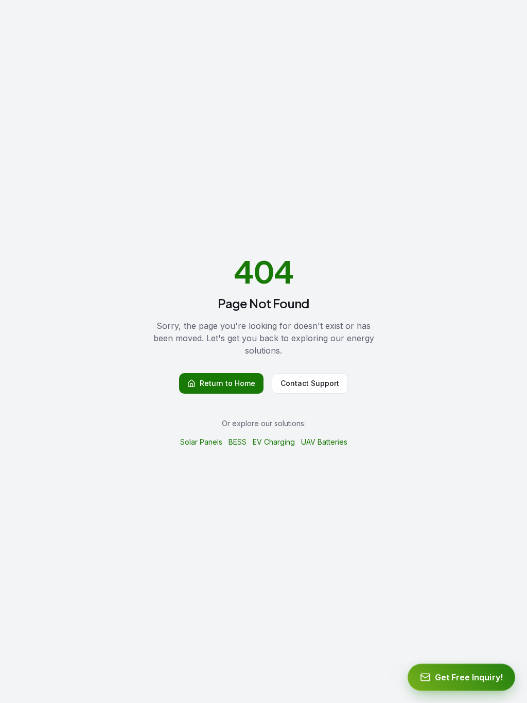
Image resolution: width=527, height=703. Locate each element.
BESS (238, 441)
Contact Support (309, 383)
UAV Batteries (324, 441)
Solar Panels (201, 441)
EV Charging (274, 441)
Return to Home (227, 383)
